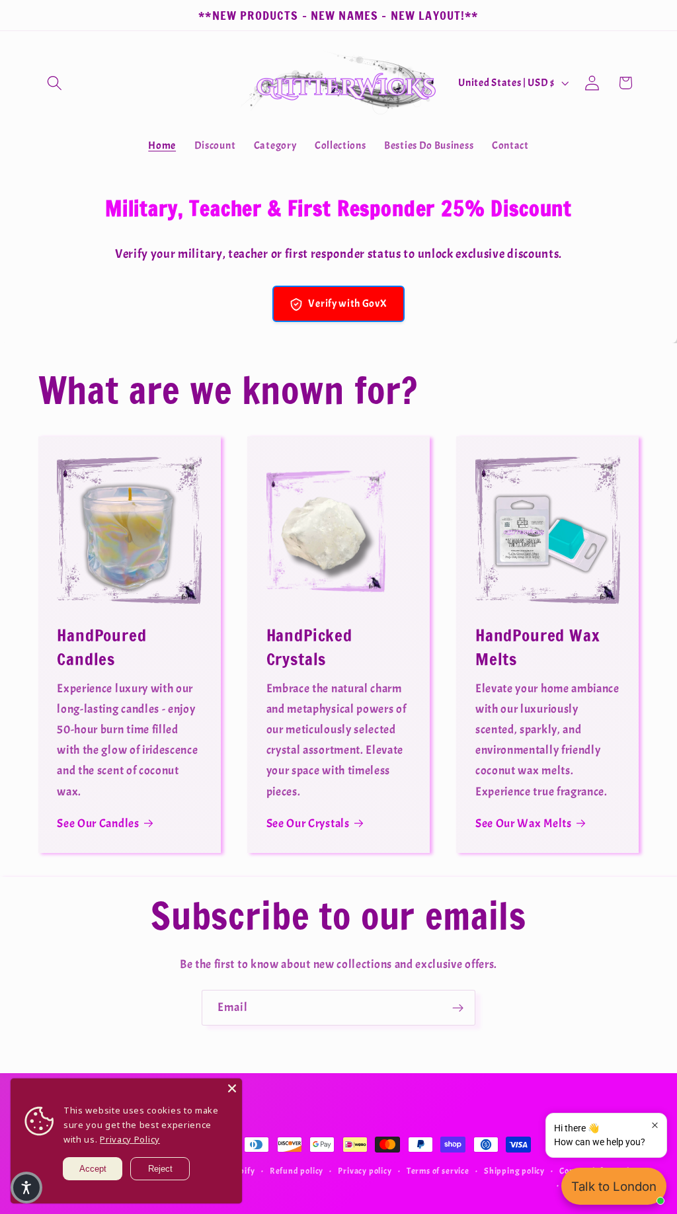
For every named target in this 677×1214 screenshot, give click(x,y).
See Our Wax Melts (523, 823)
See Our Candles (98, 823)
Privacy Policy (130, 1139)
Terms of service (438, 1171)
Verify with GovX (347, 303)
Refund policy (296, 1171)
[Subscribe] (458, 1008)
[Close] (232, 1088)
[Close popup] (654, 1125)
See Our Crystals (308, 823)
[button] (55, 83)
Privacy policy (364, 1171)
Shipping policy (514, 1171)
